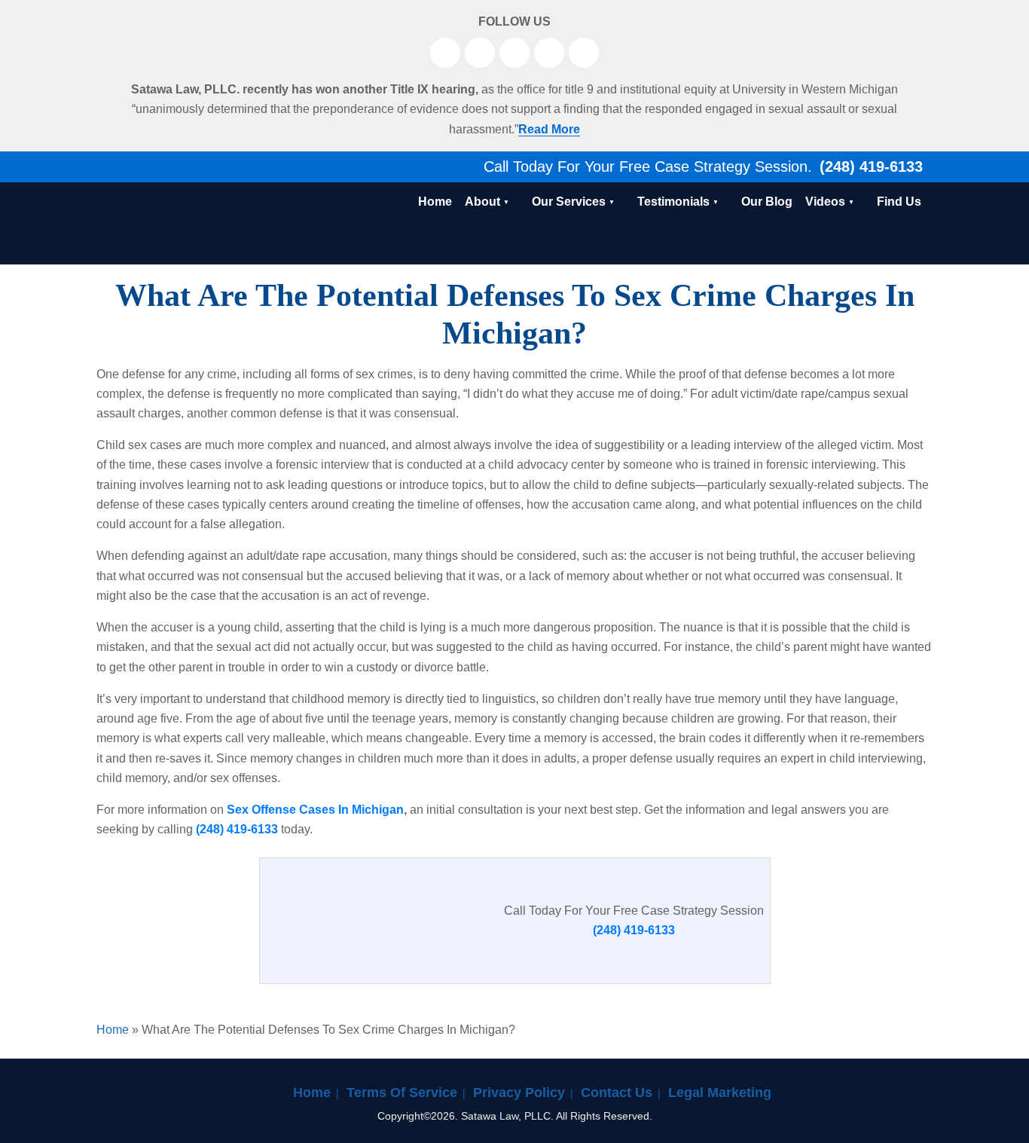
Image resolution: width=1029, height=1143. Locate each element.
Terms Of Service (402, 1092)
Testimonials (673, 201)
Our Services (569, 201)
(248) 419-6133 (869, 166)
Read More (549, 129)
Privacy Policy (519, 1092)
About (482, 201)
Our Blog (766, 201)
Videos (825, 201)
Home (435, 201)
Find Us (899, 201)
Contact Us (616, 1092)
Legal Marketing (719, 1092)
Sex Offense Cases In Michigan (315, 809)
